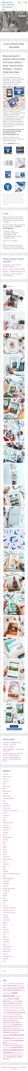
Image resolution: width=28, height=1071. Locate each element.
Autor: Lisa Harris (14, 1001)
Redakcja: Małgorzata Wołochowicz (17, 1007)
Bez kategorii (6, 786)
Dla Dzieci (21, 194)
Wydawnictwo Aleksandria (13, 1028)
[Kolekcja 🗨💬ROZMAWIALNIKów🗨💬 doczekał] (14, 539)
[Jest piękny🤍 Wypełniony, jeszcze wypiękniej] (14, 517)
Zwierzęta (5, 959)
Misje (4, 869)
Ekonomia (5, 825)
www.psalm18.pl (11, 140)
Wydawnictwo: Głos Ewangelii (8, 1024)
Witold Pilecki (6, 949)
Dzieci (10, 197)
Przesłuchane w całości (9, 912)
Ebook (4, 820)
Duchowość (5, 197)
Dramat (5, 813)
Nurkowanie (6, 881)
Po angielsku (6, 890)
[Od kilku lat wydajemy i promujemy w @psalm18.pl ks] (14, 495)
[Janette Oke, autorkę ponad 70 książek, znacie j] (14, 604)
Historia (5, 835)
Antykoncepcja (7, 776)
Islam (4, 842)
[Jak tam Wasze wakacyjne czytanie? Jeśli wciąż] (14, 626)
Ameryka (5, 774)
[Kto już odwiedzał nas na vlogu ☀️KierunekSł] (14, 474)
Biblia (4, 788)
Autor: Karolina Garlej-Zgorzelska (13, 201)
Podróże (5, 893)
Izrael (4, 844)
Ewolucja (5, 830)
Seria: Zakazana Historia (15, 1013)
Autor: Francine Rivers (16, 988)
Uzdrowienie (6, 941)
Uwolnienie (6, 939)
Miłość (4, 866)
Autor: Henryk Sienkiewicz (12, 990)
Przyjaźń (5, 917)
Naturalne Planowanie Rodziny (11, 873)
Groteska (5, 832)
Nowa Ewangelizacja (8, 878)
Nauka (4, 876)
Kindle (4, 849)
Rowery (5, 924)
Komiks (5, 852)
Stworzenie (6, 929)
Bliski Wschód (7, 796)
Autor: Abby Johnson (6, 983)
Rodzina (22, 199)
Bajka (4, 784)
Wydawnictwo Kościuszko (12, 1043)
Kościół (5, 854)
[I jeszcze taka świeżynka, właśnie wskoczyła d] (14, 321)
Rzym (4, 927)
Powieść (5, 905)
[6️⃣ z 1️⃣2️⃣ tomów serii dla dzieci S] (14, 365)
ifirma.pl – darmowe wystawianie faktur (14, 269)
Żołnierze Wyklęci (8, 956)
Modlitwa (5, 871)
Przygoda (5, 915)
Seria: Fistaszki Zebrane (11, 1010)
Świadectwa (6, 932)
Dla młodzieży (6, 196)
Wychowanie (6, 951)
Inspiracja (5, 199)
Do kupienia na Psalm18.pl (16, 196)
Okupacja (5, 886)
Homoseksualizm (7, 837)
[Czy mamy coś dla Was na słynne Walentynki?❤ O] (14, 343)
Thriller (5, 937)
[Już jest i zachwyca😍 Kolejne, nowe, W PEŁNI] (14, 408)
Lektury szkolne (7, 859)
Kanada (5, 847)
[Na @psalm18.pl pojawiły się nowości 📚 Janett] (14, 452)
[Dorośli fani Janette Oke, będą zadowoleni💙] (14, 300)
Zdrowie (5, 954)
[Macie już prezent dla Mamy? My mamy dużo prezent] (14, 691)
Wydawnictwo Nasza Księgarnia (13, 1045)
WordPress (14, 1067)
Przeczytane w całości (13, 199)
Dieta (4, 801)
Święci (4, 934)
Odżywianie (6, 883)
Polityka (5, 895)
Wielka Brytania (7, 946)
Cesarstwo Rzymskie (8, 798)
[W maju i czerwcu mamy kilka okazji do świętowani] (14, 713)
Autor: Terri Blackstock (13, 1005)
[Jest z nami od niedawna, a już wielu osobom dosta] (14, 582)
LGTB (4, 861)
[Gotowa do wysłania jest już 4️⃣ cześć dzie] (14, 430)
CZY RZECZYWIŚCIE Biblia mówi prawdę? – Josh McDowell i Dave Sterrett (12, 759)
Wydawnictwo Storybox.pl (9, 1055)
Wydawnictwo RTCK (18, 1053)
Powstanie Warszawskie (9, 907)
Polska (4, 898)
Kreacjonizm (6, 856)
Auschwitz (6, 781)
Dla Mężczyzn (6, 805)
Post (4, 903)
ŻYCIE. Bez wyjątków (8, 746)
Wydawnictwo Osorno (6, 1047)
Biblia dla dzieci (14, 194)
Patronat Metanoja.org (9, 888)
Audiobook (7, 194)
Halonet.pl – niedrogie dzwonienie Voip (14, 271)
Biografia (5, 793)
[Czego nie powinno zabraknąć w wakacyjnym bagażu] (14, 648)
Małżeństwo (6, 864)
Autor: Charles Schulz (17, 983)
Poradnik (5, 900)
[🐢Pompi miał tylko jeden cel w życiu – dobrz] (14, 387)
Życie (4, 961)
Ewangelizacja (7, 827)
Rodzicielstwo (7, 920)
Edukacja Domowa (17, 197)
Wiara (4, 944)
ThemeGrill (14, 1068)
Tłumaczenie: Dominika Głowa (8, 1014)
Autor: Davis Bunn (10, 986)
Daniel (17, 74)
